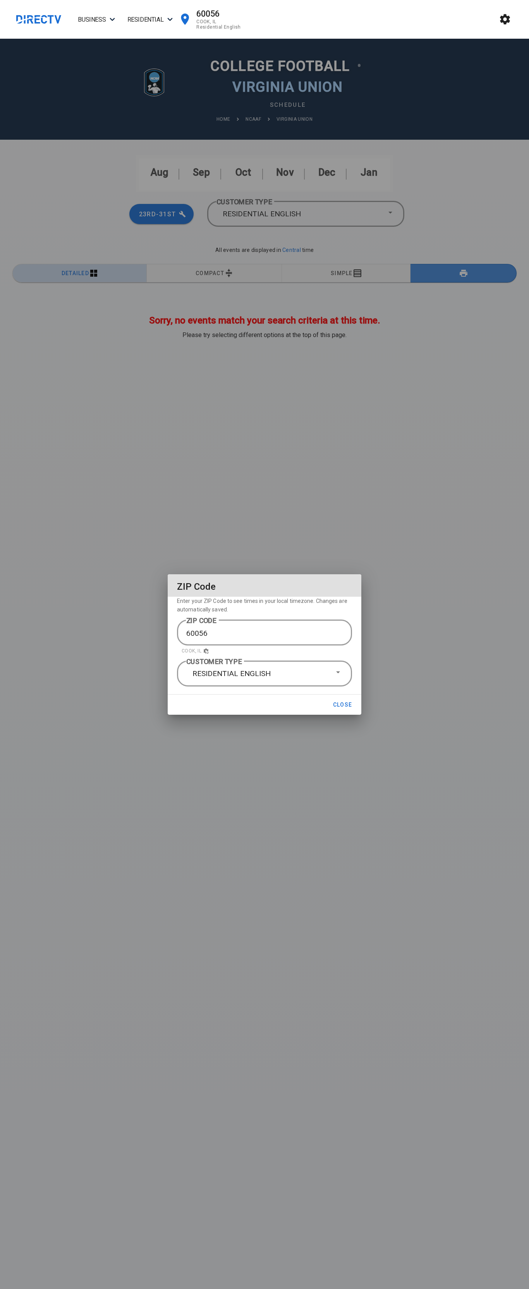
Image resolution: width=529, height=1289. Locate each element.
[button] (264, 651)
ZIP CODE (201, 620)
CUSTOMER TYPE (214, 661)
